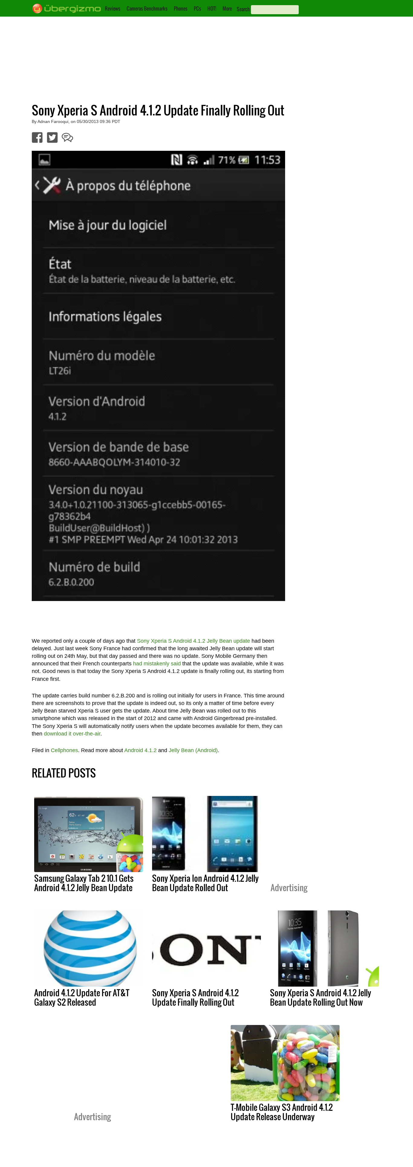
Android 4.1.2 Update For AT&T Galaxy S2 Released (81, 997)
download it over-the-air (72, 734)
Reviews (112, 8)
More (227, 8)
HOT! (211, 8)
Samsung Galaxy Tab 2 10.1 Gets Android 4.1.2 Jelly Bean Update (84, 883)
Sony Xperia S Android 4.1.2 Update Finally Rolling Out (195, 997)
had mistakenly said (157, 664)
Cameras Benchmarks (147, 8)
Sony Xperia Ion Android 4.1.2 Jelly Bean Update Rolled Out (205, 883)
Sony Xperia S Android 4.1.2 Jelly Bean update (193, 641)
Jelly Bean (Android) (193, 750)
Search (243, 9)
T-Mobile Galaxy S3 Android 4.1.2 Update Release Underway (282, 1112)
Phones (180, 8)
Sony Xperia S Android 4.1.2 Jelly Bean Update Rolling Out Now (320, 997)
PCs (197, 8)
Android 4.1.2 (140, 750)
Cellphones (64, 750)
